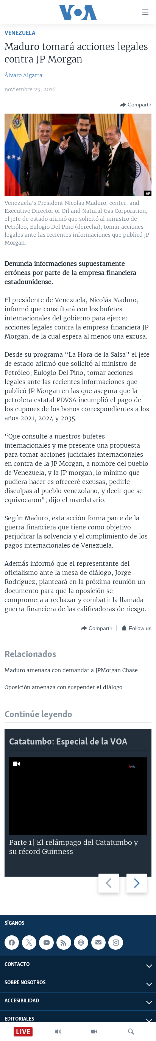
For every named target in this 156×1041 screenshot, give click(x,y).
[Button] (135, 104)
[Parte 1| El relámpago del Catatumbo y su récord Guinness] (78, 796)
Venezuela (20, 33)
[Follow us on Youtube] (46, 942)
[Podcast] (81, 942)
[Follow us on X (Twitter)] (29, 942)
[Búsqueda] (131, 1031)
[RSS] (63, 942)
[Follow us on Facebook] (12, 942)
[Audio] (58, 1031)
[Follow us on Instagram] (115, 942)
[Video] (94, 1031)
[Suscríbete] (98, 942)
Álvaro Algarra (23, 75)
